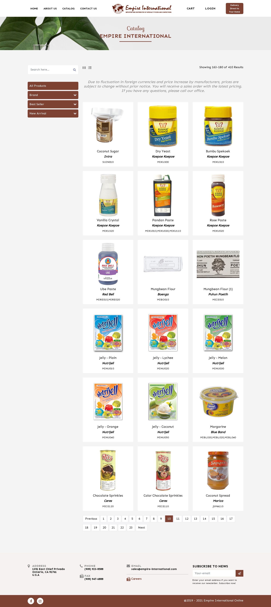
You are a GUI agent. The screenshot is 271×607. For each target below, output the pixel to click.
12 (186, 518)
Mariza (218, 501)
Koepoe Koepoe (163, 156)
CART (191, 8)
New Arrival (37, 113)
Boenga (162, 294)
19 (95, 527)
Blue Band (218, 432)
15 (213, 518)
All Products (37, 86)
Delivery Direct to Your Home (234, 8)
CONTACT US (88, 8)
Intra (108, 156)
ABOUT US (50, 8)
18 (86, 527)
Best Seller (36, 104)
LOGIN (210, 8)
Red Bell (108, 294)
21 (113, 527)
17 (231, 518)
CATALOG (68, 8)
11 (178, 518)
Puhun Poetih (218, 294)
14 (204, 518)
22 (122, 527)
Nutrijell (108, 363)
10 (169, 518)
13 (195, 518)
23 (131, 527)
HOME (34, 8)
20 (104, 527)
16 (222, 518)
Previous (91, 518)
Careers (136, 578)
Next (141, 527)
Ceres (108, 501)
